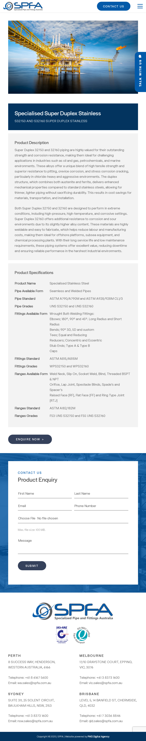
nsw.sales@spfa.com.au (35, 721)
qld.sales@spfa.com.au (106, 721)
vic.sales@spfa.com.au (105, 683)
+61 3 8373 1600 (36, 716)
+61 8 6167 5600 (36, 677)
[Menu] (140, 6)
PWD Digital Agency (98, 736)
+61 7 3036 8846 (108, 716)
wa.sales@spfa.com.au (34, 683)
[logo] (23, 6)
